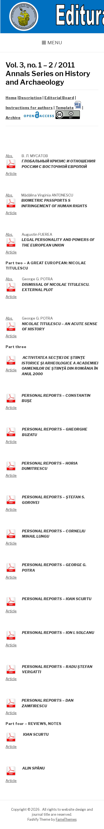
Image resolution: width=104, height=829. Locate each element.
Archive (13, 117)
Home (11, 97)
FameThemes (66, 819)
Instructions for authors (29, 107)
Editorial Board (59, 97)
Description (30, 97)
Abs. (9, 156)
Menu (54, 42)
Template (64, 107)
